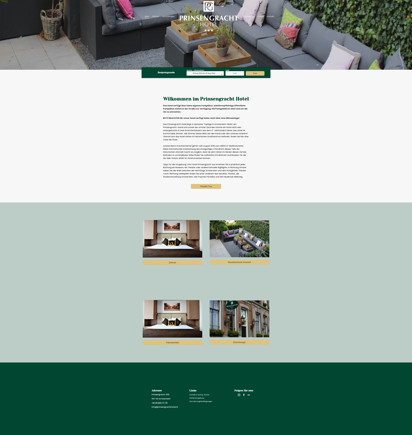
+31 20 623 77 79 (159, 402)
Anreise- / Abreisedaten (195, 70)
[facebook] (244, 395)
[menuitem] (147, 16)
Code (227, 70)
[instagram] (239, 395)
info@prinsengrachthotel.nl (165, 407)
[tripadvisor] (249, 395)
